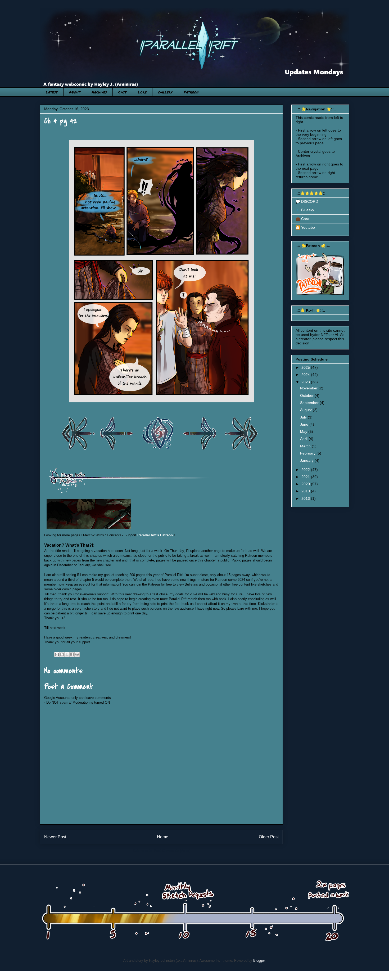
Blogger (259, 961)
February (308, 453)
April (304, 439)
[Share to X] (67, 654)
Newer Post (55, 837)
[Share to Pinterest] (77, 654)
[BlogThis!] (62, 654)
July (304, 417)
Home (162, 837)
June (304, 424)
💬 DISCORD (307, 201)
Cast (122, 92)
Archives (99, 92)
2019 (306, 491)
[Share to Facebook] (72, 654)
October (307, 395)
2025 (306, 367)
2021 (306, 477)
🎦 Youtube (305, 227)
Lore (142, 92)
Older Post (269, 837)
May (304, 431)
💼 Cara (302, 219)
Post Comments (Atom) (172, 851)
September (310, 403)
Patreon (191, 92)
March (306, 446)
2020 (306, 484)
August (306, 410)
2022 (306, 469)
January (307, 460)
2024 (306, 374)
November (309, 388)
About (74, 92)
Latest (52, 92)
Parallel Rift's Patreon (155, 535)
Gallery (165, 92)
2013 (306, 498)
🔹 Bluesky (305, 210)
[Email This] (57, 654)
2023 (306, 382)
